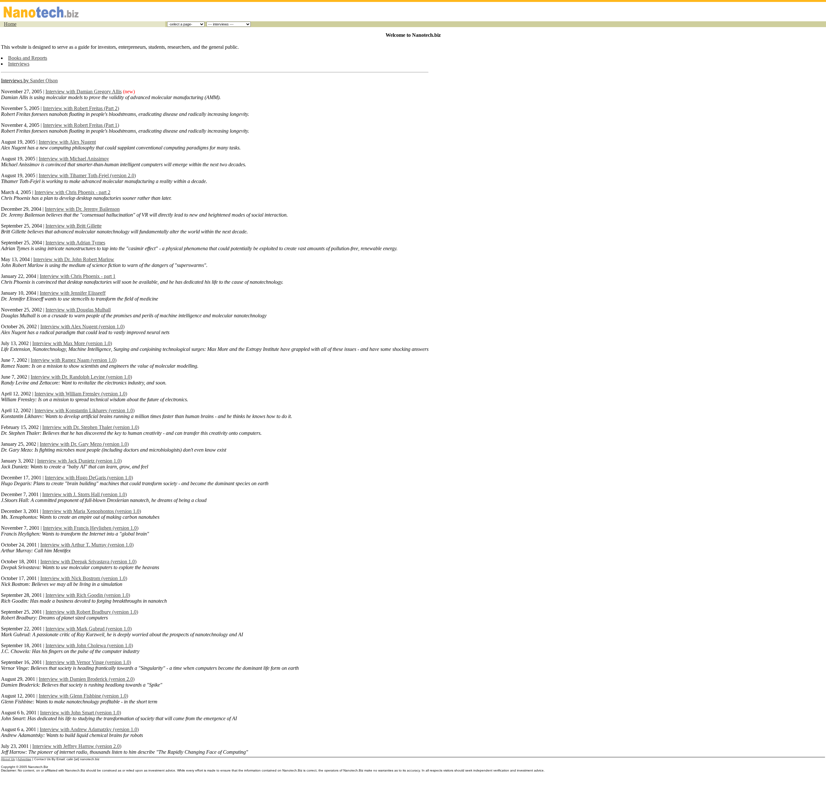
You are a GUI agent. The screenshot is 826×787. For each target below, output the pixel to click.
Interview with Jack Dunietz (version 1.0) (79, 461)
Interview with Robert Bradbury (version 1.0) (91, 612)
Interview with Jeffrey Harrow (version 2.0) (76, 746)
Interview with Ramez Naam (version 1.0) (73, 360)
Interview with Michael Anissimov (74, 158)
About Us (8, 759)
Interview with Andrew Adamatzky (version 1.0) (89, 729)
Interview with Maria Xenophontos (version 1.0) (91, 511)
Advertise (24, 759)
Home (10, 24)
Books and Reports (27, 58)
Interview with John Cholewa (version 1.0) (89, 645)
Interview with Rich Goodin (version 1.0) (87, 595)
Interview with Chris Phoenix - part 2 (72, 192)
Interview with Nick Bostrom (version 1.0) (83, 578)
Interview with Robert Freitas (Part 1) (81, 125)
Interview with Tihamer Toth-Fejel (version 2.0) (87, 175)
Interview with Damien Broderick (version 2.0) (87, 679)
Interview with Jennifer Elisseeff (73, 293)
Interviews (18, 63)
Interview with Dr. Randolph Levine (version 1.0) (81, 377)
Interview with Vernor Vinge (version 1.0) (88, 662)
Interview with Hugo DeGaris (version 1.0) (89, 477)
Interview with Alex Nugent (67, 142)
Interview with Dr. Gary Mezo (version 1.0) (84, 444)
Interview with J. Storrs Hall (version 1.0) (84, 494)
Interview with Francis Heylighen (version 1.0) (90, 528)
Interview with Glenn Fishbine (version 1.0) (83, 696)
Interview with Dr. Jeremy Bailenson (82, 209)
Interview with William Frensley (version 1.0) (81, 393)
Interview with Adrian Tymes (75, 242)
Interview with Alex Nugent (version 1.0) (82, 326)
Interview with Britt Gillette (73, 226)
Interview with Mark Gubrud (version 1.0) (88, 628)
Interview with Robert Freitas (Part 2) (81, 108)
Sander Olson (44, 80)
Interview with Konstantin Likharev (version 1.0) (85, 410)
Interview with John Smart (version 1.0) (80, 712)
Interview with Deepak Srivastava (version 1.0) (88, 561)
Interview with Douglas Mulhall (78, 309)
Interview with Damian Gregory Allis (83, 91)
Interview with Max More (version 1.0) (72, 343)
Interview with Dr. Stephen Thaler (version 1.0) (90, 427)
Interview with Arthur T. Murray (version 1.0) (87, 544)
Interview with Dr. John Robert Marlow (73, 259)
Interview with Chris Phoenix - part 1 (78, 276)
